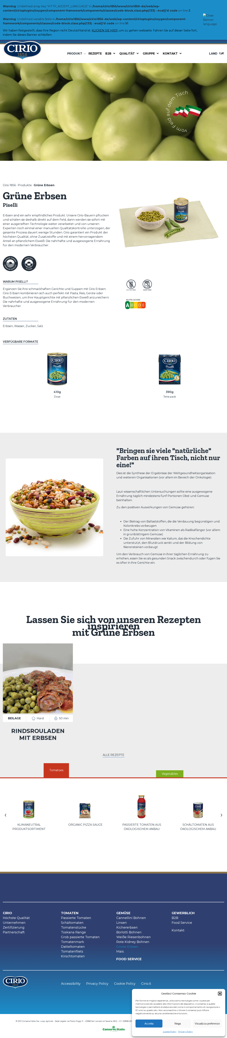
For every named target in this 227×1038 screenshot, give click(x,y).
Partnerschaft (14, 932)
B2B (108, 53)
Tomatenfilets (72, 951)
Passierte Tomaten (76, 918)
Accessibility (71, 984)
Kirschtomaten (73, 956)
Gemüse (123, 913)
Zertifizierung (13, 927)
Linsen (121, 923)
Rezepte (95, 53)
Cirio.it (146, 984)
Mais (120, 951)
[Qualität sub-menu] (138, 54)
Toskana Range (73, 932)
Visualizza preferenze (207, 1023)
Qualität (127, 53)
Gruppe (149, 53)
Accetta (149, 1023)
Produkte (25, 185)
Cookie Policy (169, 1031)
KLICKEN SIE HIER (105, 30)
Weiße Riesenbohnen (133, 937)
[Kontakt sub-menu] (181, 54)
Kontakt (170, 53)
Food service (129, 959)
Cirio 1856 (9, 185)
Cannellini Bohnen (131, 918)
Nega (178, 1023)
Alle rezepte (113, 755)
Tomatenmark (72, 942)
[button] (220, 993)
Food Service (182, 923)
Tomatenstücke (73, 927)
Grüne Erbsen (127, 947)
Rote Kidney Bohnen (132, 942)
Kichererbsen (127, 927)
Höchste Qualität (16, 918)
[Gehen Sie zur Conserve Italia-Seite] (113, 1027)
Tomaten (69, 913)
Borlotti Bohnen (129, 932)
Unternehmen (14, 923)
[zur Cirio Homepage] (22, 53)
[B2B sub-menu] (115, 54)
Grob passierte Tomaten (80, 937)
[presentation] (5, 814)
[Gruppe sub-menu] (158, 54)
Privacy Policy (185, 1031)
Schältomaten (72, 923)
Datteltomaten (73, 947)
